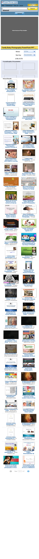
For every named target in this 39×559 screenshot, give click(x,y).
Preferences (9, 5)
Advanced (6, 10)
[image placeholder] (10, 66)
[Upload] (19, 13)
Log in (21, 5)
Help (3, 5)
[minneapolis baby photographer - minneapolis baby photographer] (11, 394)
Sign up (16, 5)
